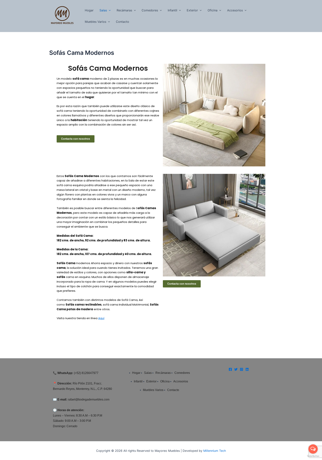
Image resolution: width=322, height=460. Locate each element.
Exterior (192, 10)
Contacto (122, 22)
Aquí (101, 318)
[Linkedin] (247, 369)
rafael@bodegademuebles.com (88, 399)
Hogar (89, 10)
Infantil (172, 10)
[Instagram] (241, 369)
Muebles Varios (95, 22)
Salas (103, 10)
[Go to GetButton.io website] (313, 456)
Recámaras (124, 10)
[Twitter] (236, 369)
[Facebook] (230, 369)
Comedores (150, 10)
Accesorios (235, 10)
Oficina (212, 10)
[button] (109, 10)
